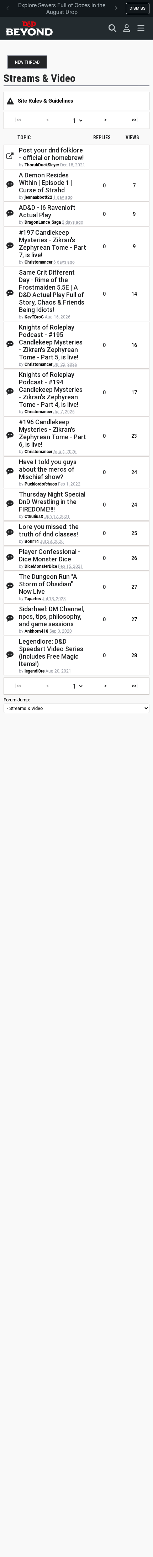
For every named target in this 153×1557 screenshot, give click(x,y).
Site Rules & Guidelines (45, 101)
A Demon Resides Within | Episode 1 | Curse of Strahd (46, 182)
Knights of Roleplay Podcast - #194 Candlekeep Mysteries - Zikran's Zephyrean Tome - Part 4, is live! (51, 389)
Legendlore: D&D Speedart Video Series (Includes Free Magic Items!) (51, 653)
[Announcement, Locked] (10, 101)
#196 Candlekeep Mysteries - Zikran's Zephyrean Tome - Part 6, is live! (52, 433)
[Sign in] (126, 28)
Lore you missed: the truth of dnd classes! (49, 530)
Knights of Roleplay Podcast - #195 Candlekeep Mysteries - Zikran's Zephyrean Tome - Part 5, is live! (51, 342)
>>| (135, 120)
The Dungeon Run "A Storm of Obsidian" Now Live (48, 584)
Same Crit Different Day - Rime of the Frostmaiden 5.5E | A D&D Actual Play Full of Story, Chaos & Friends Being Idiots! (51, 291)
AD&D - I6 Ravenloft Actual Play (47, 211)
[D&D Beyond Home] (29, 28)
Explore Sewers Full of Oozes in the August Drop (61, 8)
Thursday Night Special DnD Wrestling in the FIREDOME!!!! (52, 502)
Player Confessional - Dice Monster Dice (49, 555)
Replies (102, 137)
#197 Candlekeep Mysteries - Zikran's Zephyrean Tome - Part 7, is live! (52, 244)
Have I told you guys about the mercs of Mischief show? (47, 469)
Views (132, 137)
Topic (24, 137)
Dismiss (138, 8)
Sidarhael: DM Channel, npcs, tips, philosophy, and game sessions (51, 616)
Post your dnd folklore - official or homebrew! (51, 153)
